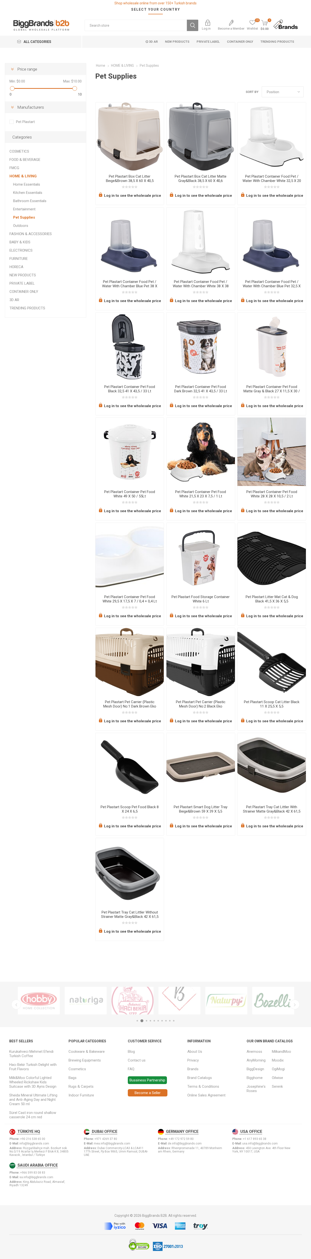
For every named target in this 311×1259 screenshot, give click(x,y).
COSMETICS (19, 151)
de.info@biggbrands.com (185, 1143)
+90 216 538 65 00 (32, 1139)
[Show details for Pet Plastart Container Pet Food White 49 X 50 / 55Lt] (129, 452)
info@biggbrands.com (34, 1143)
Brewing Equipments (85, 1060)
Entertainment (24, 209)
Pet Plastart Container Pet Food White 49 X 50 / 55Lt (129, 494)
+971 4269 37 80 (106, 1139)
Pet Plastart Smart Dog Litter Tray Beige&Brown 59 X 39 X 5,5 (200, 809)
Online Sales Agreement (206, 1095)
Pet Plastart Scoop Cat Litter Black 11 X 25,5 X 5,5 (271, 704)
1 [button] (137, 1020)
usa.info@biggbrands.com (260, 1143)
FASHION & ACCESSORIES (30, 234)
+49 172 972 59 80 (181, 1139)
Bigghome (255, 1078)
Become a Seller (148, 1093)
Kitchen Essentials (27, 192)
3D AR (14, 300)
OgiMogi (278, 1069)
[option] (38, 1000)
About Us (194, 1051)
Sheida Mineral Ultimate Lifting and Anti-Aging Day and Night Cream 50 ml (33, 1099)
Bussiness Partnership (147, 1080)
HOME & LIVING (23, 176)
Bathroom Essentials (29, 201)
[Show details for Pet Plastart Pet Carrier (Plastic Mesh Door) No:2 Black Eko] (200, 662)
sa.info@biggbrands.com (36, 1177)
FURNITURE (18, 258)
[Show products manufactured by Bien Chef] (179, 1000)
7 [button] (162, 1020)
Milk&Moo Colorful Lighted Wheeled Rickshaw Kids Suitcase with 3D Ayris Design (32, 1082)
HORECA (16, 267)
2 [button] (141, 1020)
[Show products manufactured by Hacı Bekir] (133, 1000)
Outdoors (20, 225)
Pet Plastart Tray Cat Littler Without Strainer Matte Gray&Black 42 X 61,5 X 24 (129, 916)
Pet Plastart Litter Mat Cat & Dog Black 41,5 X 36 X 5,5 (272, 599)
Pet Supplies (24, 217)
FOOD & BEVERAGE (24, 159)
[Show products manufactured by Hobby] (39, 1000)
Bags (73, 1078)
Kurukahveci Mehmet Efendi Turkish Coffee (31, 1053)
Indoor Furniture (81, 1095)
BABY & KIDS (19, 242)
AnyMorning (256, 1060)
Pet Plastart (25, 122)
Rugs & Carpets (81, 1086)
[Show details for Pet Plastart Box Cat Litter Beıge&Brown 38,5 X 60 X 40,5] (129, 136)
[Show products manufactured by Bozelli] (273, 1000)
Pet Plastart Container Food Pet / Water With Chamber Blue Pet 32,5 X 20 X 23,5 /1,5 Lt (272, 286)
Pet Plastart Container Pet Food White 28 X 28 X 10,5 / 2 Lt (271, 494)
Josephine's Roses (256, 1088)
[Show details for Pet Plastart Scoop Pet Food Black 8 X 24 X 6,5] (129, 767)
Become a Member (231, 28)
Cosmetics (77, 1069)
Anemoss (254, 1051)
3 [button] (146, 1020)
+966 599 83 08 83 (32, 1172)
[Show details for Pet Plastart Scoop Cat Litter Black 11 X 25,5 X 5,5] (271, 662)
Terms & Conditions (203, 1086)
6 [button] (158, 1020)
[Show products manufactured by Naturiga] (86, 1000)
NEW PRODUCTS (22, 275)
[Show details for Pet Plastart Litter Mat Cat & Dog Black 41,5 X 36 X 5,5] (271, 557)
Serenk (277, 1086)
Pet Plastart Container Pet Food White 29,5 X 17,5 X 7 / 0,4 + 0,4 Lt (130, 599)
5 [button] (154, 1020)
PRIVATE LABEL (22, 283)
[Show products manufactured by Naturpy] (226, 1000)
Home (100, 65)
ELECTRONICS (21, 250)
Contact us (137, 1060)
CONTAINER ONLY (23, 291)
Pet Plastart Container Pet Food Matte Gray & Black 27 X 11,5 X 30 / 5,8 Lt (271, 391)
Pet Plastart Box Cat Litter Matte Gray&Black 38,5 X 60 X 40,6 (200, 178)
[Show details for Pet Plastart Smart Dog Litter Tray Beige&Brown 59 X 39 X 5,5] (200, 767)
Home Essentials (26, 184)
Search (192, 25)
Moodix (278, 1060)
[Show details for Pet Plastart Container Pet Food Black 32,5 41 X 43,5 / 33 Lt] (129, 347)
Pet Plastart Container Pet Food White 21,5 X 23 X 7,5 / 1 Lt (200, 494)
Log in (206, 28)
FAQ (131, 1069)
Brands (193, 1069)
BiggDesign (255, 1069)
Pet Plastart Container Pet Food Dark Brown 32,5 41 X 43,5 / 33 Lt (200, 389)
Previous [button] (16, 1004)
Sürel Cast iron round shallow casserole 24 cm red (32, 1115)
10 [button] (173, 1020)
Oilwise (277, 1078)
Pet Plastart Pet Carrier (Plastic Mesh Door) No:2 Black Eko (200, 704)
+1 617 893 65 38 (254, 1139)
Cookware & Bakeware (87, 1051)
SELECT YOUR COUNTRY (155, 9)
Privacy (193, 1060)
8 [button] (166, 1020)
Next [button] (295, 1004)
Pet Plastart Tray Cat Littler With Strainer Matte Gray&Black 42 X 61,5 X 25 (271, 811)
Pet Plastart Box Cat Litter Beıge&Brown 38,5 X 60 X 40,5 (130, 178)
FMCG (14, 168)
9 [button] (170, 1020)
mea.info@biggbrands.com (112, 1143)
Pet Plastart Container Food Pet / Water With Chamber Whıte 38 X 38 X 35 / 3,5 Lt (201, 286)
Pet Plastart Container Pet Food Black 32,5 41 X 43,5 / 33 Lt (129, 389)
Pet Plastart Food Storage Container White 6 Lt (201, 599)
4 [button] (150, 1020)
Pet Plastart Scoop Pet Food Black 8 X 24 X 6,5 (130, 809)
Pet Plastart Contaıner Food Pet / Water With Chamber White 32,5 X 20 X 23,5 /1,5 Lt (271, 180)
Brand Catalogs (199, 1078)
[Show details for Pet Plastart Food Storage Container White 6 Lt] (200, 557)
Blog (131, 1051)
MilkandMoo (281, 1051)
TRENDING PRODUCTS (27, 308)
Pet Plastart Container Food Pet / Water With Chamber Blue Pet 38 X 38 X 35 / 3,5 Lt (129, 286)
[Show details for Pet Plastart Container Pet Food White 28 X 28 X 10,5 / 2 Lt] (271, 452)
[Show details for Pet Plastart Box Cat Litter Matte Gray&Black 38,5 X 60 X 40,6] (200, 136)
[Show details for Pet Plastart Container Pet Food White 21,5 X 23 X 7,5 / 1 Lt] (200, 452)
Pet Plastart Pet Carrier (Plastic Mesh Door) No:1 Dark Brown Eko (129, 704)
